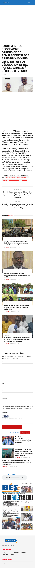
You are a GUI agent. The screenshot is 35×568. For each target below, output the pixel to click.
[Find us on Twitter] (4, 563)
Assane (7, 247)
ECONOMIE (5, 555)
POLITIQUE (23, 553)
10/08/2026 (24, 445)
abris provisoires (10, 177)
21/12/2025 (10, 466)
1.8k (16, 466)
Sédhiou (24, 180)
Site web (4, 398)
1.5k (29, 445)
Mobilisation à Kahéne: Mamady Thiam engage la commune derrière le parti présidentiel (23, 440)
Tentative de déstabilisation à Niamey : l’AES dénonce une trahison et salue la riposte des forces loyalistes (16, 243)
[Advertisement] (17, 24)
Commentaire (6, 362)
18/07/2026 (24, 457)
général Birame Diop (22, 177)
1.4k (18, 247)
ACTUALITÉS (16, 553)
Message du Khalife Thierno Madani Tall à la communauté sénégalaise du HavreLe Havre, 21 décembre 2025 (16, 462)
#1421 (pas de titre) (6, 553)
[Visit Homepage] (6, 3)
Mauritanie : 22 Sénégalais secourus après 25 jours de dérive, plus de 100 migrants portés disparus (24, 452)
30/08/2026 (13, 247)
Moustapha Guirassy (14, 180)
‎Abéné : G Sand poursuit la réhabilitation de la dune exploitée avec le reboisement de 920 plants (16, 307)
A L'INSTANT (7, 238)
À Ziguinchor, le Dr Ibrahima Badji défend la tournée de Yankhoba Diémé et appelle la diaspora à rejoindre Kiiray (17, 339)
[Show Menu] (29, 2)
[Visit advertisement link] (17, 506)
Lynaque (5, 180)
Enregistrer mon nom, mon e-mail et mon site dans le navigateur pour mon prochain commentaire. (18, 407)
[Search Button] (32, 2)
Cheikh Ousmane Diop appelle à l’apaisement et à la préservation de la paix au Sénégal (17, 275)
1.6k (29, 457)
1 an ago (4, 74)
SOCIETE (12, 555)
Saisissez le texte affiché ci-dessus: (12, 419)
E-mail (4, 391)
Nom (4, 383)
